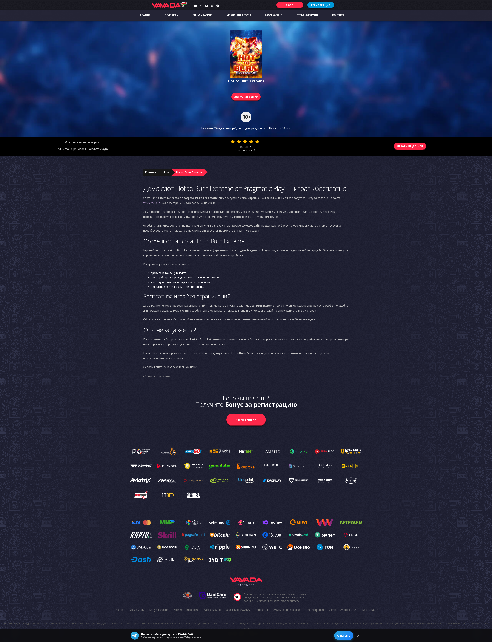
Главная (145, 15)
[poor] (239, 141)
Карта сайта (370, 610)
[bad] (233, 141)
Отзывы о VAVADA (307, 15)
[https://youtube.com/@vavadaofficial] (195, 5)
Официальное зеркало (287, 610)
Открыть (343, 635)
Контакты (338, 15)
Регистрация (320, 5)
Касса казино (273, 15)
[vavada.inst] (201, 5)
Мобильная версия (239, 15)
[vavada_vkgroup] (206, 5)
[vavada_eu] (212, 5)
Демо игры (172, 15)
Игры (166, 172)
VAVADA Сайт (152, 203)
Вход (290, 5)
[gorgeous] (257, 141)
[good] (251, 141)
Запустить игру (246, 96)
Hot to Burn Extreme (189, 172)
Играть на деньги (410, 146)
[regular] (245, 141)
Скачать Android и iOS (343, 610)
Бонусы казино (203, 15)
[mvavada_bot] (217, 5)
